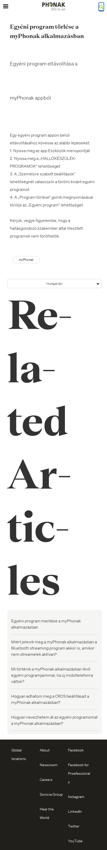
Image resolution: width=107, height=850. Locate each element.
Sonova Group (51, 794)
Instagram (76, 796)
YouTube (75, 840)
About (45, 750)
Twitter (73, 826)
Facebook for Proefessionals (79, 773)
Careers (46, 779)
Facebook (76, 750)
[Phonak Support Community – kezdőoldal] (53, 6)
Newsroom (48, 764)
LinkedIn (75, 811)
